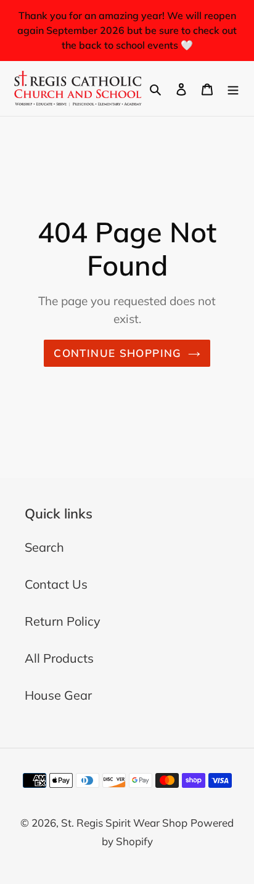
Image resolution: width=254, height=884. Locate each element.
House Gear (58, 695)
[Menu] (233, 88)
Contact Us (56, 584)
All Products (59, 658)
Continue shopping (117, 352)
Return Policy (62, 621)
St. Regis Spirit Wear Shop (124, 822)
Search (44, 547)
